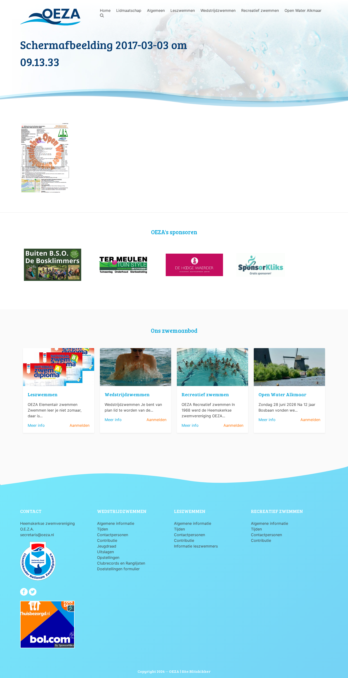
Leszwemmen (182, 10)
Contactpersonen (112, 534)
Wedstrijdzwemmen (218, 10)
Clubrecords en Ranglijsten (121, 563)
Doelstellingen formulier (118, 568)
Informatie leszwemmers (196, 546)
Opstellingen (108, 557)
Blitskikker (199, 671)
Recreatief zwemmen (260, 10)
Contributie (107, 540)
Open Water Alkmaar (303, 10)
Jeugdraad (106, 546)
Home (105, 10)
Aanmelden (79, 425)
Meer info (36, 425)
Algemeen (156, 10)
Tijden (102, 529)
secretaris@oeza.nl (37, 534)
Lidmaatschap (128, 10)
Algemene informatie (115, 523)
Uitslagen (105, 551)
